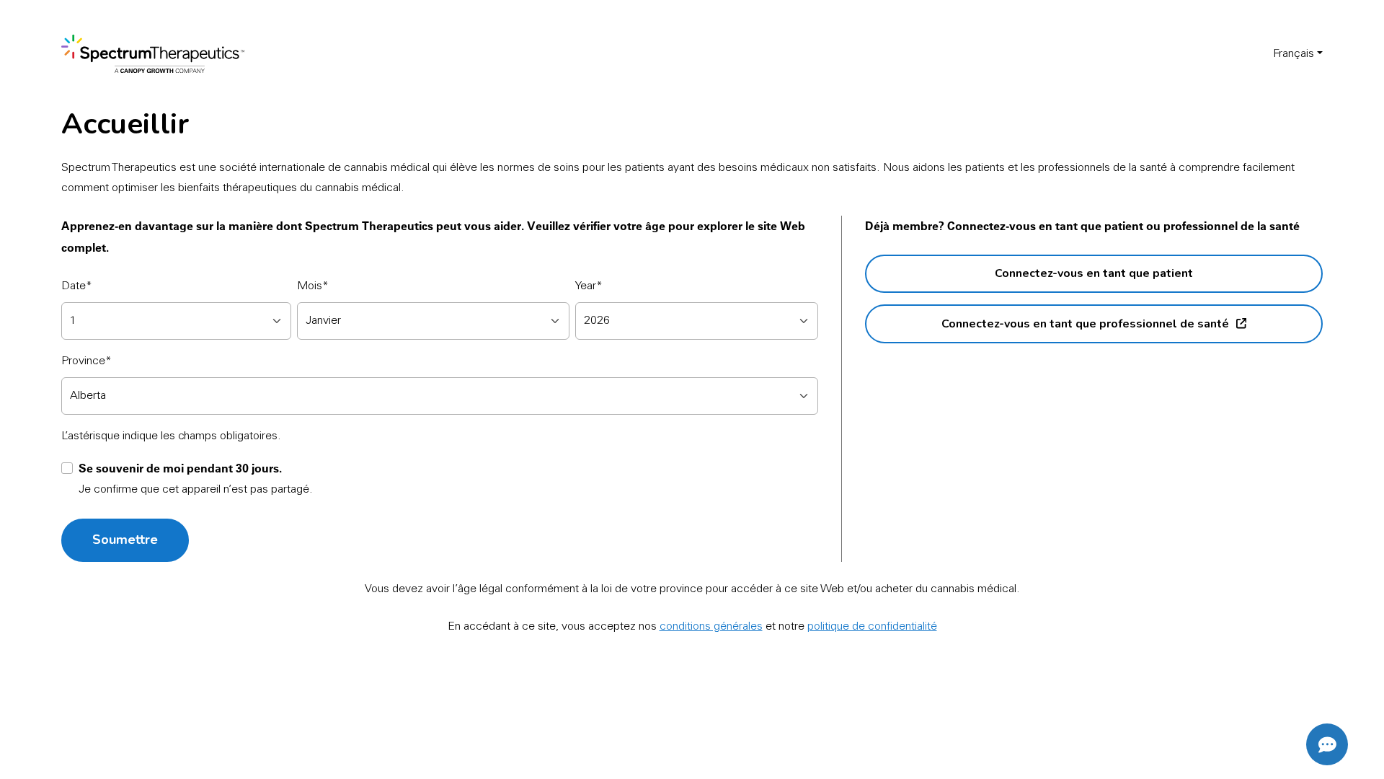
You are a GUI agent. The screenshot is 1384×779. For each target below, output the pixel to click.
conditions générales (711, 627)
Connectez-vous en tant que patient (1094, 273)
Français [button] (1293, 54)
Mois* (313, 286)
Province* (86, 361)
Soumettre (125, 539)
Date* (76, 286)
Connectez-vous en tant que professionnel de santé (1085, 324)
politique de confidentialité (872, 627)
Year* (589, 286)
